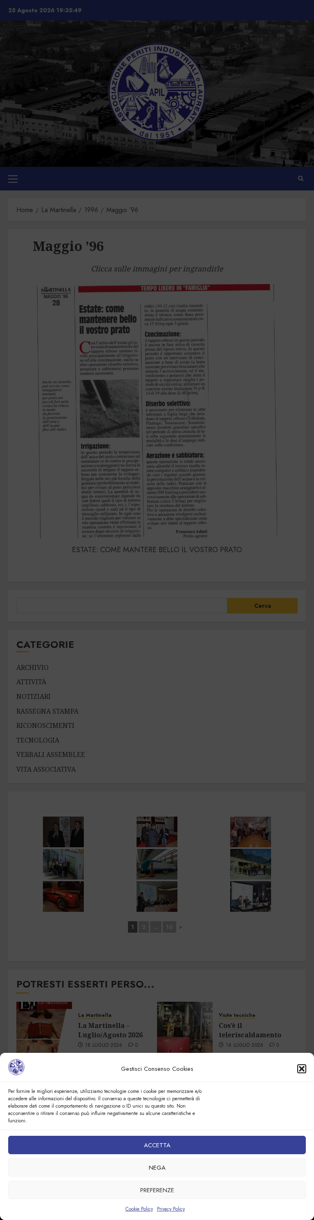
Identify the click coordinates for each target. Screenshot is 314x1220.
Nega (157, 1167)
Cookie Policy (139, 1209)
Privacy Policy (171, 1209)
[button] (302, 1069)
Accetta (157, 1145)
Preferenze (157, 1190)
